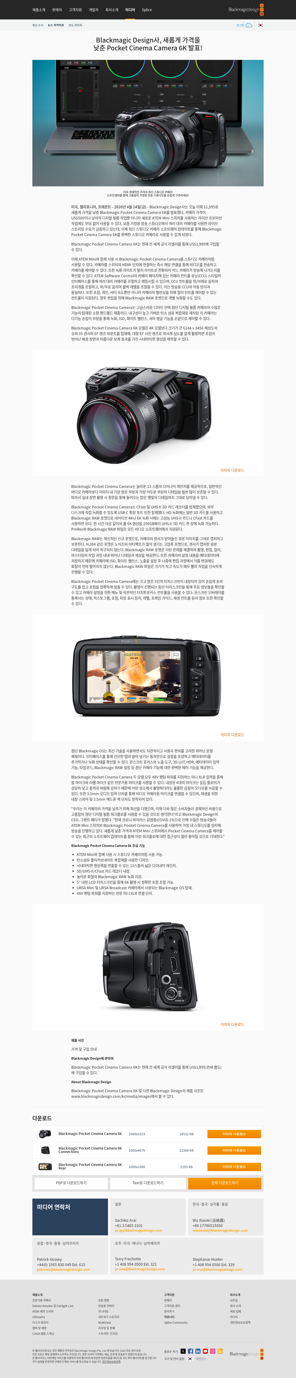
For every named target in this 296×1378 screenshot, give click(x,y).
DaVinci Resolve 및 (53, 1306)
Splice (147, 9)
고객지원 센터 (172, 1306)
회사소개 (111, 9)
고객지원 (75, 9)
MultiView (104, 1322)
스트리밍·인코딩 (108, 1333)
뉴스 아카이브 (56, 25)
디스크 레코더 (40, 1322)
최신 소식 (37, 25)
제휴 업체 (235, 1311)
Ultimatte (38, 1317)
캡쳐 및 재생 (39, 1328)
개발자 (94, 9)
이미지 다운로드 (232, 470)
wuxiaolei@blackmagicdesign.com (220, 1230)
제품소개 (38, 9)
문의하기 (169, 1311)
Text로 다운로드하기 (148, 1182)
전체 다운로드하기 (224, 1182)
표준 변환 (103, 1300)
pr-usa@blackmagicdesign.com (140, 1269)
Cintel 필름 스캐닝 (43, 1333)
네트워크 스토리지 (108, 1317)
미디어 (130, 9)
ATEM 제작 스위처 (42, 1311)
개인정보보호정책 (240, 1322)
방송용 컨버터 (106, 1306)
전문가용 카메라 (41, 1300)
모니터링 (103, 1311)
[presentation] (38, 123)
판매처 (57, 9)
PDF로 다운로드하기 (71, 1182)
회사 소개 (235, 1306)
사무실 (234, 1300)
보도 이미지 (75, 25)
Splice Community (176, 1322)
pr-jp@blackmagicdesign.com (138, 1230)
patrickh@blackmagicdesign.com (63, 1269)
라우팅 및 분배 (106, 1328)
